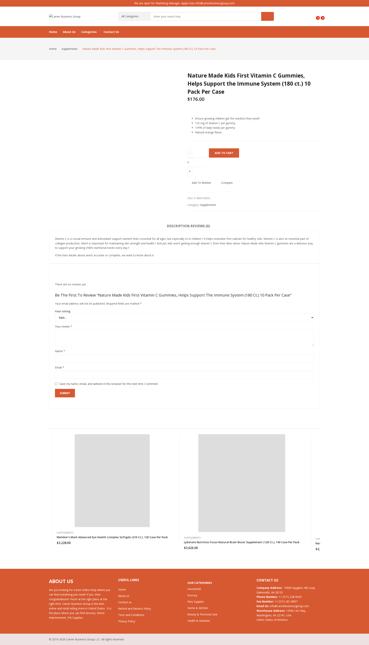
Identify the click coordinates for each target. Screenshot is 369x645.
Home (122, 589)
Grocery (192, 595)
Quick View (168, 438)
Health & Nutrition (198, 620)
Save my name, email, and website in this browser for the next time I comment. (108, 384)
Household (194, 589)
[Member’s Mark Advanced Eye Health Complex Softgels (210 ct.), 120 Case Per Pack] (112, 480)
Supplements (208, 205)
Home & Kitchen (197, 608)
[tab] (178, 227)
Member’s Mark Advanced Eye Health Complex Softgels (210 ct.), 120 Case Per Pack (112, 537)
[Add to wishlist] (168, 447)
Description (178, 226)
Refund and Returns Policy (134, 608)
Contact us (125, 602)
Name (60, 351)
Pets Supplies (195, 601)
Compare (227, 183)
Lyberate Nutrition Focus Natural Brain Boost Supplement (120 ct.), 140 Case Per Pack (241, 542)
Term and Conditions (131, 615)
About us (123, 596)
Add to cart (224, 153)
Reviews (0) (200, 226)
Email (59, 367)
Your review (63, 326)
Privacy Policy (126, 621)
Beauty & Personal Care (202, 614)
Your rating (62, 311)
